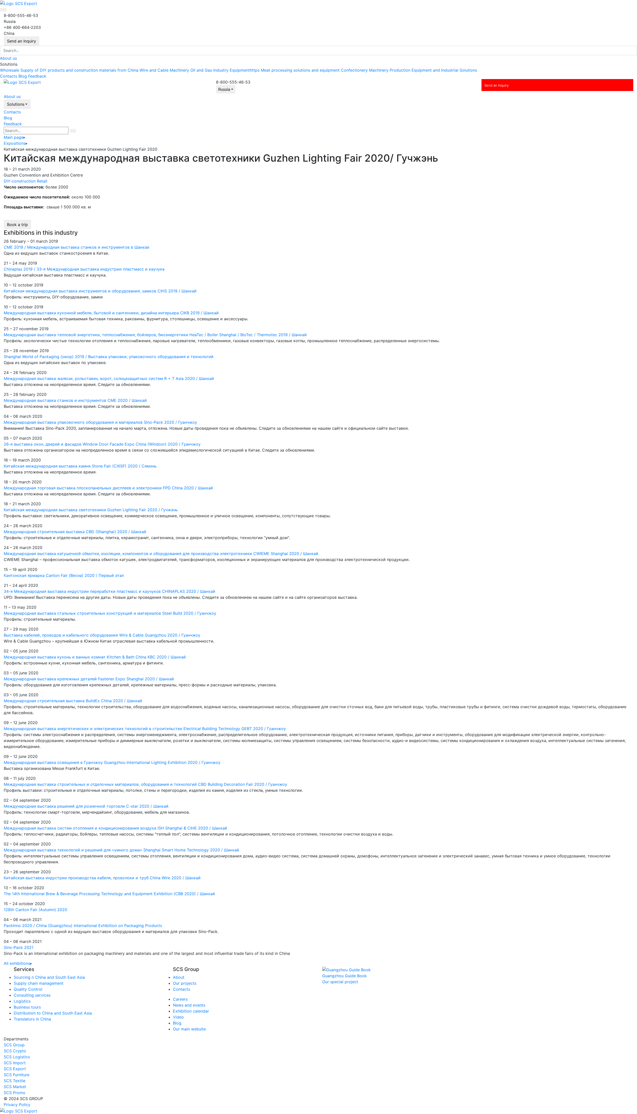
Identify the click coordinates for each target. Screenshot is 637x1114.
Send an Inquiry (21, 41)
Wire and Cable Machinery (164, 70)
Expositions (16, 143)
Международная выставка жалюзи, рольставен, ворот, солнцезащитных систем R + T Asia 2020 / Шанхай (109, 378)
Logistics (22, 1001)
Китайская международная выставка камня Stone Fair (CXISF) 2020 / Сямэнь (80, 466)
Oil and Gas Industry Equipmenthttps (225, 70)
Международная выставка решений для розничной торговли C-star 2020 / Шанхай (86, 806)
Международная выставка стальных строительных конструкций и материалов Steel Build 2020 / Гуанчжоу (110, 613)
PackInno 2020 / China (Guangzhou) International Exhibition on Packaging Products (83, 925)
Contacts (8, 76)
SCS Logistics (17, 1056)
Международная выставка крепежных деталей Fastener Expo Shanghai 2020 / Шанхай (89, 678)
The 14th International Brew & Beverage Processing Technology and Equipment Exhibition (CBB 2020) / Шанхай (109, 893)
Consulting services (32, 995)
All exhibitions (18, 963)
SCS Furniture (16, 1074)
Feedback (37, 76)
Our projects (184, 983)
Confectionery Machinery (364, 70)
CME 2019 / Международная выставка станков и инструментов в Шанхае (76, 247)
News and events (189, 1005)
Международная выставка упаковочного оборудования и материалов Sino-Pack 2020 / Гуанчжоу (100, 422)
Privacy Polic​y (17, 1104)
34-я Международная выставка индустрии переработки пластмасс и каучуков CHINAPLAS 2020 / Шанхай (109, 591)
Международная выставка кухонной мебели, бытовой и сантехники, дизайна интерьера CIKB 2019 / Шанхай (111, 312)
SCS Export (15, 1068)
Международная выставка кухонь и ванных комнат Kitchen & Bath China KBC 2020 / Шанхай (95, 656)
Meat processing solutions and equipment (300, 70)
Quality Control (28, 989)
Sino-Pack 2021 (18, 947)
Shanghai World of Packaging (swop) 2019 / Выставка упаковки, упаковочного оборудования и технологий (108, 356)
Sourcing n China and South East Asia (49, 977)
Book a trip (17, 224)
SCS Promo (14, 1092)
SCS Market (15, 1086)
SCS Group (14, 1044)
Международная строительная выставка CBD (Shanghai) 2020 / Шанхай (75, 531)
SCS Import (15, 1062)
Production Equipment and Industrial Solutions (433, 70)
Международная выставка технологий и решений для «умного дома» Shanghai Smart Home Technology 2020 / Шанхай (121, 849)
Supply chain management (38, 983)
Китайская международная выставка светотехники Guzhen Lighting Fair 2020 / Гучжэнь (91, 509)
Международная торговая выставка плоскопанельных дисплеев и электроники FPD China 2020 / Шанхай (108, 487)
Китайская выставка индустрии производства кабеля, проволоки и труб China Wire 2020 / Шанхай (102, 877)
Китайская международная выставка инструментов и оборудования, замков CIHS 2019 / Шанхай (100, 290)
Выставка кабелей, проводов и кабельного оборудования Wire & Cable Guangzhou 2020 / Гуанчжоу (102, 635)
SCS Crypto (15, 1050)
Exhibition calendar (191, 1011)
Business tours (27, 1007)
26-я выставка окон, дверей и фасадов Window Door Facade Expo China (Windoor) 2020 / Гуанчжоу (102, 444)
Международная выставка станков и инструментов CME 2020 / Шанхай (75, 400)
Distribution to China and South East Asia (53, 1013)
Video (178, 1017)
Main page (14, 137)
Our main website (189, 1028)
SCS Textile (14, 1080)
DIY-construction (20, 181)
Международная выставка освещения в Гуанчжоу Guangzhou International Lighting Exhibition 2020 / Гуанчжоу (112, 762)
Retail (42, 181)
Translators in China (32, 1019)
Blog (22, 76)
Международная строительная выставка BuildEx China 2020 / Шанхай (73, 700)
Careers (180, 999)
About (178, 977)
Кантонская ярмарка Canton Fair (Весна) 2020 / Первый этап (64, 575)
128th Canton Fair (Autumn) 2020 (35, 909)
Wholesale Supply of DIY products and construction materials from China (69, 70)
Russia (224, 89)
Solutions (15, 104)
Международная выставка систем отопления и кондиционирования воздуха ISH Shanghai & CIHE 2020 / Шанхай (115, 828)
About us (8, 58)
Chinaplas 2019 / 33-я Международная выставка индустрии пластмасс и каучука (84, 269)
